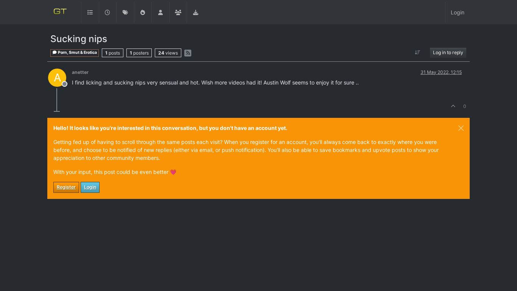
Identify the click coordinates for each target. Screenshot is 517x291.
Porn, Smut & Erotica (77, 52)
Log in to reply (448, 52)
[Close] (461, 128)
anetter (80, 72)
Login (90, 187)
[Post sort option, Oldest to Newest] (418, 53)
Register (66, 187)
